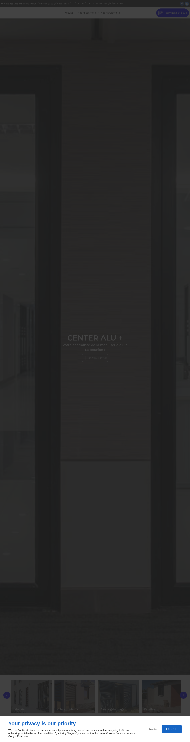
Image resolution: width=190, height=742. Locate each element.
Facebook (22, 736)
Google (12, 736)
